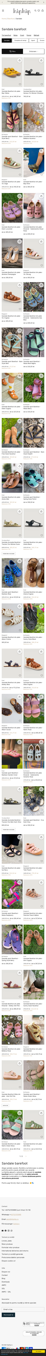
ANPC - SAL (6, 1292)
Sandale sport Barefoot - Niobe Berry (32, 407)
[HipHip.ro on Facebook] (5, 1230)
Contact (5, 1275)
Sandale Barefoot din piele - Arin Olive (33, 1145)
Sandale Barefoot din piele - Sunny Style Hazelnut (33, 1005)
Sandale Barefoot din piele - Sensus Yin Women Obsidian (33, 92)
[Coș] (42, 10)
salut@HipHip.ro (12, 1219)
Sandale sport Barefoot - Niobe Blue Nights (32, 362)
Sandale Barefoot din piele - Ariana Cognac (33, 593)
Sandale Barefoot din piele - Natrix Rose (33, 728)
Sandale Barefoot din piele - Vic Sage (11, 182)
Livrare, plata (6, 1241)
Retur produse (7, 1244)
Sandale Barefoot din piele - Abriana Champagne (11, 273)
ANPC (4, 1285)
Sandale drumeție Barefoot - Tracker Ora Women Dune (12, 543)
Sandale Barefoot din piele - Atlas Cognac (33, 683)
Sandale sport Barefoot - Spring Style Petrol (32, 498)
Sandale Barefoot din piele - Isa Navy (11, 869)
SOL (3, 1288)
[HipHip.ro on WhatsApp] (11, 1230)
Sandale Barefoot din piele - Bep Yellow (11, 92)
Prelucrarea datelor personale (13, 1257)
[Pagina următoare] (26, 1156)
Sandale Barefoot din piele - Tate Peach (33, 869)
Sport (33, 40)
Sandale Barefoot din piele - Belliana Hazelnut (33, 137)
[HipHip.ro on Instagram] (8, 1230)
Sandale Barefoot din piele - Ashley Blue (11, 683)
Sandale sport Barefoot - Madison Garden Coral (10, 774)
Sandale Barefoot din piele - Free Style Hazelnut (11, 453)
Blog (3, 1278)
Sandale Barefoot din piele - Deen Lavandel (11, 228)
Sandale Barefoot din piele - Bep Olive (33, 182)
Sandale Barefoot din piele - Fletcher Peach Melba (33, 914)
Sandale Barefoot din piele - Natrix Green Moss (11, 1145)
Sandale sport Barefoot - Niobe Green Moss (32, 1095)
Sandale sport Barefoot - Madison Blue (10, 593)
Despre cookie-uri (9, 1261)
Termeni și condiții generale (12, 1254)
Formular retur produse (10, 1247)
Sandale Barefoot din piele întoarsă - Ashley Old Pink (11, 1005)
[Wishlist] (39, 11)
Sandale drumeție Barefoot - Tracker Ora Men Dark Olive (12, 821)
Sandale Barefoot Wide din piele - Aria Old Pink (11, 1095)
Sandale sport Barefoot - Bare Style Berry (12, 137)
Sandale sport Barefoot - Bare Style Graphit (33, 453)
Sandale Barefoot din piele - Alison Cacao (11, 728)
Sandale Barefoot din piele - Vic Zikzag (33, 273)
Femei (29, 35)
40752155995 (16, 1215)
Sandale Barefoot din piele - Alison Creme (11, 638)
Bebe (16, 35)
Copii (22, 35)
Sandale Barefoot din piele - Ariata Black (33, 543)
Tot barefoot (6, 35)
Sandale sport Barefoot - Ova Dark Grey (33, 821)
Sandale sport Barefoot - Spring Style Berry (10, 959)
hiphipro (16, 1224)
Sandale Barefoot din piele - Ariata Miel (11, 498)
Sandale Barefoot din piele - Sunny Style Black (33, 638)
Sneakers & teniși (20, 40)
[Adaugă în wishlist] (20, 84)
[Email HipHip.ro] (2, 1230)
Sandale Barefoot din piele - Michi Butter (33, 1050)
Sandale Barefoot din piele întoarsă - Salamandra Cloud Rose (33, 229)
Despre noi (6, 1272)
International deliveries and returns (15, 1251)
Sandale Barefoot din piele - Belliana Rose (11, 1050)
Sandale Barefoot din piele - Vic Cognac (11, 317)
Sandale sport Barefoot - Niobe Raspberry (10, 914)
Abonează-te (8, 1315)
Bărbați (36, 35)
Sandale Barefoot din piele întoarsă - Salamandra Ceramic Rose (32, 775)
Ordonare (32, 51)
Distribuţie (6, 1282)
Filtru (13, 51)
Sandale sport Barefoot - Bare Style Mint (12, 362)
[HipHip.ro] (22, 10)
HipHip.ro (9, 1345)
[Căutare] (35, 10)
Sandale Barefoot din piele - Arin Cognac (33, 959)
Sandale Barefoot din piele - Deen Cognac (11, 407)
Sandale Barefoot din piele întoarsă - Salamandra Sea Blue (32, 318)
